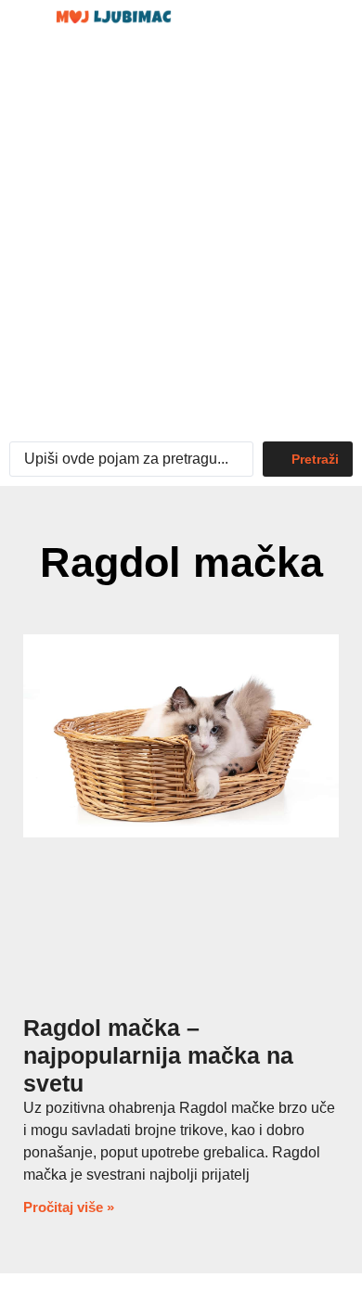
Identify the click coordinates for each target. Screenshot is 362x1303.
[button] (292, 26)
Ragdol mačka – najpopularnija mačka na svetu (158, 1055)
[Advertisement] (181, 242)
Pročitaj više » (68, 1207)
